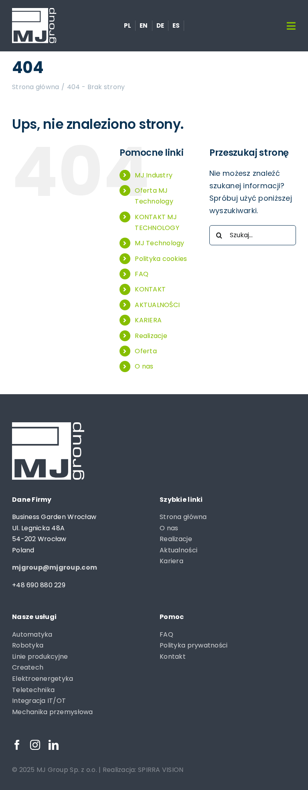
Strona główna (183, 516)
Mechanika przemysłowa (52, 712)
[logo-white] (34, 11)
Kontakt (173, 656)
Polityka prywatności (193, 645)
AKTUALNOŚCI (157, 304)
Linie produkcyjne (40, 656)
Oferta (146, 351)
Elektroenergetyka (42, 678)
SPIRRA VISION (161, 769)
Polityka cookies (161, 258)
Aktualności (178, 550)
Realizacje (151, 335)
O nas (144, 366)
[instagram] (35, 745)
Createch (27, 667)
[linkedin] (54, 745)
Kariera (171, 561)
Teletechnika (33, 689)
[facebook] (17, 745)
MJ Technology (159, 243)
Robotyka (27, 645)
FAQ (141, 274)
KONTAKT (150, 289)
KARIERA (148, 320)
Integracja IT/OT (39, 700)
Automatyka (32, 634)
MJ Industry (153, 175)
